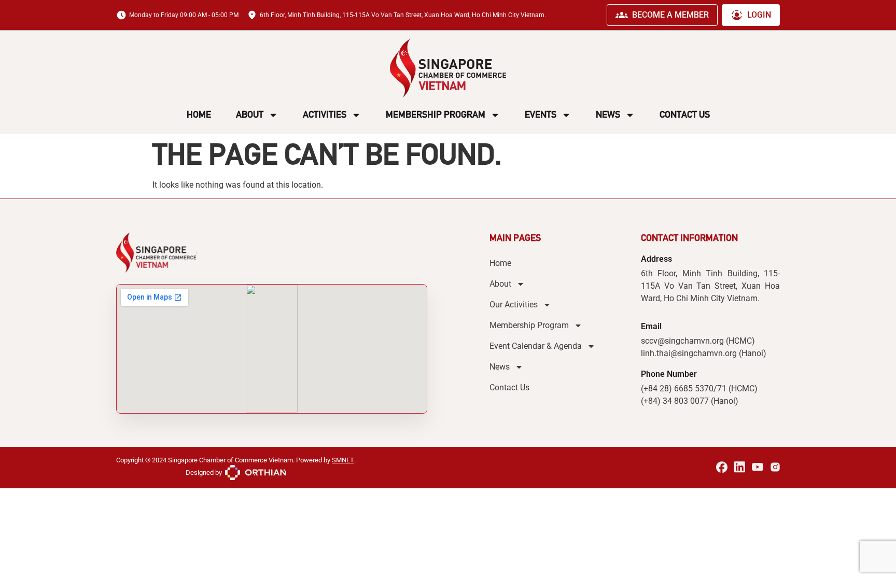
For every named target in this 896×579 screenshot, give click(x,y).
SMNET (343, 460)
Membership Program (435, 114)
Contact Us (685, 114)
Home (199, 114)
